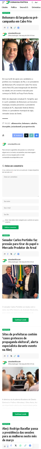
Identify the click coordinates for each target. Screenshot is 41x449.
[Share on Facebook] (7, 27)
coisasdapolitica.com (14, 33)
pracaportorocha (28, 127)
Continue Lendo (20, 320)
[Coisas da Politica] (17, 2)
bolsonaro (26, 123)
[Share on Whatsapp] (20, 445)
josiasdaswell (16, 127)
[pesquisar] (32, 2)
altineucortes (16, 123)
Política (6, 13)
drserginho (6, 127)
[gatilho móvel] (4, 2)
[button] (14, 27)
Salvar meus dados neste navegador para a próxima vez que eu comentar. (21, 221)
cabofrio (34, 123)
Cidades (6, 235)
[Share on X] (11, 27)
